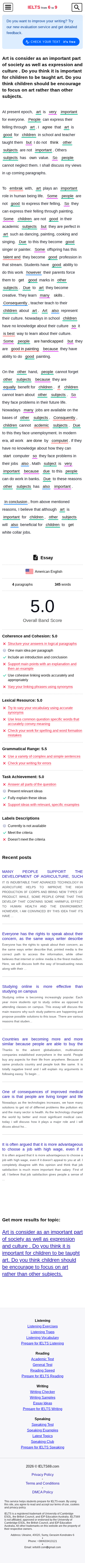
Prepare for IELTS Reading (42, 1376)
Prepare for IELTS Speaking (42, 1447)
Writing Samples (42, 1397)
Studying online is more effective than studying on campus (42, 989)
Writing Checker (42, 1392)
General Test (42, 1365)
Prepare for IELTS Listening (42, 1343)
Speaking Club (42, 1442)
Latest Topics (42, 1436)
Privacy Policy (43, 1474)
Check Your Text (53, 41)
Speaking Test (43, 1424)
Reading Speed (42, 1370)
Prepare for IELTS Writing (42, 1409)
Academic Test (42, 1359)
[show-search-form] (77, 7)
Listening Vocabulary (42, 1338)
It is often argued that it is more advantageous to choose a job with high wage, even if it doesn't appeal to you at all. (42, 1147)
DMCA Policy (42, 1492)
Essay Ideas (42, 1403)
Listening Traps (42, 1332)
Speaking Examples (42, 1430)
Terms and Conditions (43, 1483)
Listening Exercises (42, 1326)
